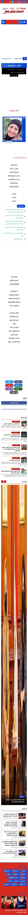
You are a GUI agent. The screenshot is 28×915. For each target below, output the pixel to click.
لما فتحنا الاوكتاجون (18, 239)
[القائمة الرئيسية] (3, 22)
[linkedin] (17, 2)
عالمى (22, 881)
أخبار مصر (15, 871)
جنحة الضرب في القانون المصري (11, 424)
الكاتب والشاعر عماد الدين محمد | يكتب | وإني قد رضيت (14, 228)
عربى (16, 881)
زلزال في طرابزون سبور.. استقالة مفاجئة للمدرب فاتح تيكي (10, 853)
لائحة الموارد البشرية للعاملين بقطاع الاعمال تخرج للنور (10, 472)
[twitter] (12, 2)
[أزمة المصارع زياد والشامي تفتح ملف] (22, 816)
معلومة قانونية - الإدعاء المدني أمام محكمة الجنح (11, 436)
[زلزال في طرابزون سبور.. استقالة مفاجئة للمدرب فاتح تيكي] (22, 853)
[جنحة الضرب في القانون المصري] (24, 423)
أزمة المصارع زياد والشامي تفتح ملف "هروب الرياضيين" (10, 815)
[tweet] (7, 142)
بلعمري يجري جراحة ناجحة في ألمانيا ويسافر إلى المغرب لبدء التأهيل (10, 833)
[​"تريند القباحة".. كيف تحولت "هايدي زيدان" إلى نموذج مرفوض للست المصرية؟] (24, 447)
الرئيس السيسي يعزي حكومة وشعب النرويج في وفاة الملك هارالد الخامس (10, 824)
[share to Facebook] (10, 142)
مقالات (14, 884)
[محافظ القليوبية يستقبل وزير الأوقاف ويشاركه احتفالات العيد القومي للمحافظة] (22, 843)
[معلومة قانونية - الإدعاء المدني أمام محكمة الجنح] (24, 434)
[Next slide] (2, 481)
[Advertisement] (14, 42)
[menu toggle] (25, 2)
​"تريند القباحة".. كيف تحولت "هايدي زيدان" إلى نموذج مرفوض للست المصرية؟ (11, 449)
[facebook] (22, 2)
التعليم (22, 874)
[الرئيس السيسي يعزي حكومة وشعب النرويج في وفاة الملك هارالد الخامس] (22, 824)
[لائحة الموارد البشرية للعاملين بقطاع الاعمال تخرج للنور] (24, 471)
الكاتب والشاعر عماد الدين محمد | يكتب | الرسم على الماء (14, 216)
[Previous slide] (5, 481)
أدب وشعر (12, 72)
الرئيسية (21, 22)
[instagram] (20, 2)
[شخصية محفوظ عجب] (24, 460)
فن (9, 881)
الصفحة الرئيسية (20, 72)
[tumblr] (15, 2)
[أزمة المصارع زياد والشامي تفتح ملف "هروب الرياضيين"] (14, 902)
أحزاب (23, 871)
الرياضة (22, 878)
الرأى (8, 874)
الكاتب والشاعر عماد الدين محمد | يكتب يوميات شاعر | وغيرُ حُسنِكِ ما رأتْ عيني (14, 222)
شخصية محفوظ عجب (14, 460)
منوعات (7, 884)
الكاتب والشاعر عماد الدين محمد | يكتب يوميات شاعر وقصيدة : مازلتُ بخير (14, 211)
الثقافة (15, 874)
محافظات (22, 884)
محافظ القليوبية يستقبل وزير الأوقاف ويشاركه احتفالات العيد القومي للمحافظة (9, 843)
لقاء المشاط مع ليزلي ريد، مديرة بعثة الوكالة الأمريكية (15, 800)
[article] (14, 645)
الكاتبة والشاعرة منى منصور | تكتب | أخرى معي (13, 234)
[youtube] (10, 2)
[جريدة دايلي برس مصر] (14, 10)
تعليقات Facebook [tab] (14, 403)
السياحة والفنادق (13, 878)
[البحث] (2, 2)
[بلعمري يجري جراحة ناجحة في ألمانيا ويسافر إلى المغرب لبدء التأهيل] (22, 833)
